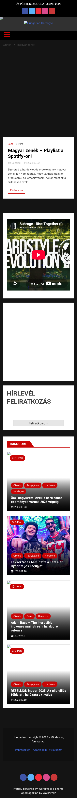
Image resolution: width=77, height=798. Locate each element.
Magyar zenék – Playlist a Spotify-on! (35, 153)
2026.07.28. (20, 571)
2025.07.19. (20, 700)
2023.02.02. (33, 163)
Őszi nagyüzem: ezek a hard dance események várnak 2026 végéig (37, 500)
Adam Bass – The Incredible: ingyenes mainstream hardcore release (34, 626)
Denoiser (16, 163)
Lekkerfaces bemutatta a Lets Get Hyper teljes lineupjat (37, 564)
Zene (10, 144)
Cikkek (17, 485)
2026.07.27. (20, 635)
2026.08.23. (20, 507)
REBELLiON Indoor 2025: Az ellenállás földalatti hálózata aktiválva (38, 692)
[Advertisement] (38, 88)
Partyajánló (33, 485)
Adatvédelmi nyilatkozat (47, 749)
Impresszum (22, 749)
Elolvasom (16, 190)
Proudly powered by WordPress (33, 788)
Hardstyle (18, 491)
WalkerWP (49, 792)
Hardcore (50, 485)
